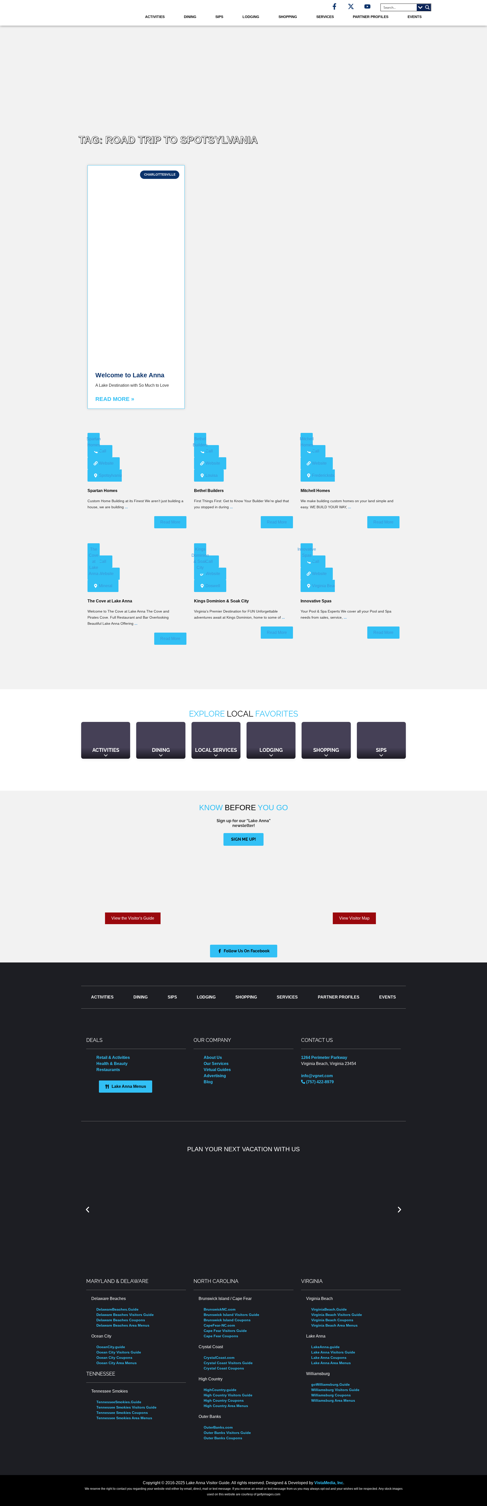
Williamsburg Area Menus (333, 1400)
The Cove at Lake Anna (110, 601)
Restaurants (108, 1070)
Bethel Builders (209, 490)
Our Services (216, 1063)
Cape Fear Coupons (221, 1336)
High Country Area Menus (226, 1406)
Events (415, 17)
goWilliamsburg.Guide (330, 1384)
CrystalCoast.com (219, 1358)
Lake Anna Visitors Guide (333, 1352)
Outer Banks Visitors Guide (227, 1433)
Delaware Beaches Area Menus (122, 1325)
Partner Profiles (370, 17)
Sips (219, 17)
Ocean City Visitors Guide (118, 1352)
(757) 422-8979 (319, 1082)
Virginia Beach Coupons (332, 1320)
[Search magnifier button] (427, 7)
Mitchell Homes (315, 490)
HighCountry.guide (220, 1390)
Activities (155, 17)
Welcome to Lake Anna (129, 375)
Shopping (288, 17)
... (126, 507)
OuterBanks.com (218, 1427)
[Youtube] (367, 6)
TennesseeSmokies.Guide (118, 1402)
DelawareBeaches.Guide (117, 1309)
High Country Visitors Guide (228, 1395)
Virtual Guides (217, 1070)
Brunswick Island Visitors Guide (231, 1315)
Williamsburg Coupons (331, 1395)
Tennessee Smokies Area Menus (124, 1418)
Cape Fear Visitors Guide (225, 1331)
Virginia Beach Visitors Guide (336, 1315)
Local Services (216, 750)
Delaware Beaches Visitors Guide (125, 1315)
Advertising (215, 1076)
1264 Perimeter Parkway (324, 1057)
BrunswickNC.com (219, 1309)
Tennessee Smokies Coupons (122, 1413)
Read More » (114, 399)
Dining (190, 17)
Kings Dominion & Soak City (221, 601)
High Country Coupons (224, 1400)
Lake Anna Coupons (328, 1358)
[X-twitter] (351, 6)
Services (325, 17)
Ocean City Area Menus (116, 1363)
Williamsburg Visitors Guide (335, 1390)
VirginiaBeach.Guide (329, 1309)
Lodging (250, 17)
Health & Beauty (112, 1063)
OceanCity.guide (110, 1347)
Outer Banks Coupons (223, 1438)
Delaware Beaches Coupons (120, 1320)
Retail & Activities (113, 1057)
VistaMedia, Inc (328, 1483)
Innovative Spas (316, 601)
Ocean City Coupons (114, 1358)
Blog (208, 1082)
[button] (87, 1209)
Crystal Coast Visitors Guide (228, 1363)
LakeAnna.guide (325, 1347)
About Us (213, 1057)
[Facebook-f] (334, 6)
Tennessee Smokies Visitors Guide (126, 1407)
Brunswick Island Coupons (227, 1320)
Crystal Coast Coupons (224, 1368)
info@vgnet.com (317, 1076)
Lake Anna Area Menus (331, 1363)
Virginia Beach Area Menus (334, 1325)
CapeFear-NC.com (219, 1325)
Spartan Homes (102, 490)
